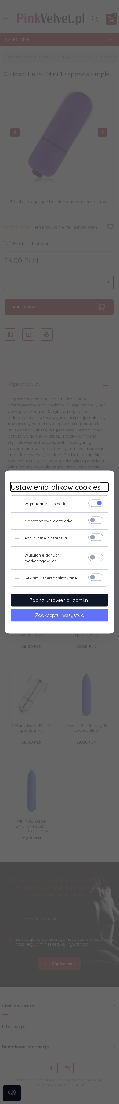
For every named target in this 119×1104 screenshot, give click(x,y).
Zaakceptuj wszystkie (59, 615)
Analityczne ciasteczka (45, 538)
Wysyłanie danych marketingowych (42, 558)
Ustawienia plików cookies (56, 487)
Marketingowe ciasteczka (48, 520)
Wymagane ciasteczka (46, 503)
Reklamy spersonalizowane (50, 577)
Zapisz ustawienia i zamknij (59, 600)
